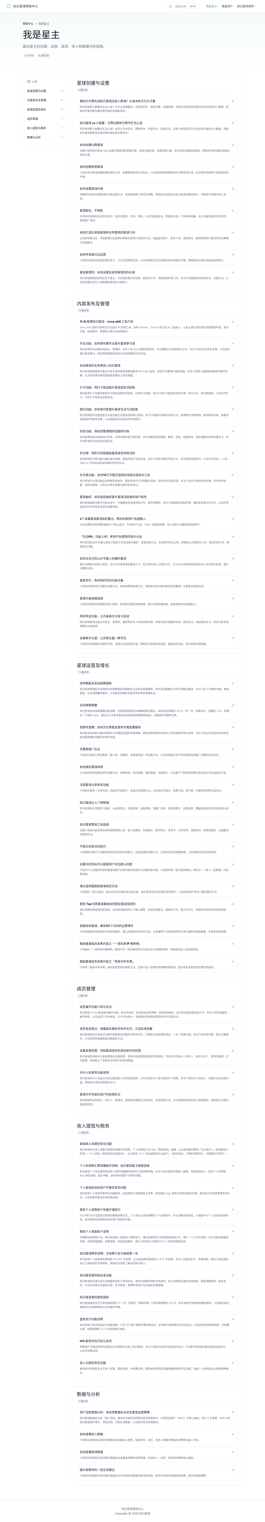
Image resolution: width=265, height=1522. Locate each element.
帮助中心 (28, 23)
